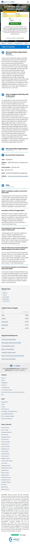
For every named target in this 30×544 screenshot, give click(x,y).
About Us (3, 378)
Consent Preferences (6, 418)
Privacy (3, 406)
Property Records (5, 480)
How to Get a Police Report (9, 339)
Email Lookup (4, 451)
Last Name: (17, 13)
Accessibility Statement (7, 414)
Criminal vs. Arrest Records (8, 352)
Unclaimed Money (6, 482)
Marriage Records (5, 465)
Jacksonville (6, 297)
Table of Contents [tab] (8, 47)
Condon (4, 318)
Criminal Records (5, 442)
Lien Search (4, 463)
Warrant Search (5, 489)
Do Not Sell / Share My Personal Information (12, 392)
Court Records (5, 439)
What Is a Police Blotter (8, 349)
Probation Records (6, 477)
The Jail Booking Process (8, 346)
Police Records (5, 475)
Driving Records (5, 449)
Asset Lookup (4, 430)
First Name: (4, 13)
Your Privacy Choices (6, 390)
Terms (3, 404)
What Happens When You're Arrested (11, 342)
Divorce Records (5, 446)
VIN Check (3, 484)
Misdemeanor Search (6, 468)
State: (10, 18)
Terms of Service (14, 28)
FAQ (2, 394)
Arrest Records (5, 427)
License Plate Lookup (6, 461)
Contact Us (4, 385)
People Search (5, 470)
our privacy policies (13, 508)
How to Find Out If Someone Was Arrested (13, 355)
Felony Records (5, 453)
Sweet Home (6, 301)
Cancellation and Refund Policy (9, 411)
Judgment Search (5, 458)
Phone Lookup (5, 472)
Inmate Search (5, 456)
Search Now (14, 23)
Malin (3, 315)
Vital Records (4, 487)
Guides (3, 380)
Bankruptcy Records (6, 432)
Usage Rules (4, 402)
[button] (15, 539)
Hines (3, 328)
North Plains (5, 325)
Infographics (4, 382)
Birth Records (4, 434)
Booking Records (5, 437)
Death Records (5, 444)
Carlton (5, 295)
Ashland (5, 293)
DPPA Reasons (5, 409)
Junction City (5, 321)
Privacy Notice (23, 28)
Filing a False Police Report (9, 359)
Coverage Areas (5, 387)
